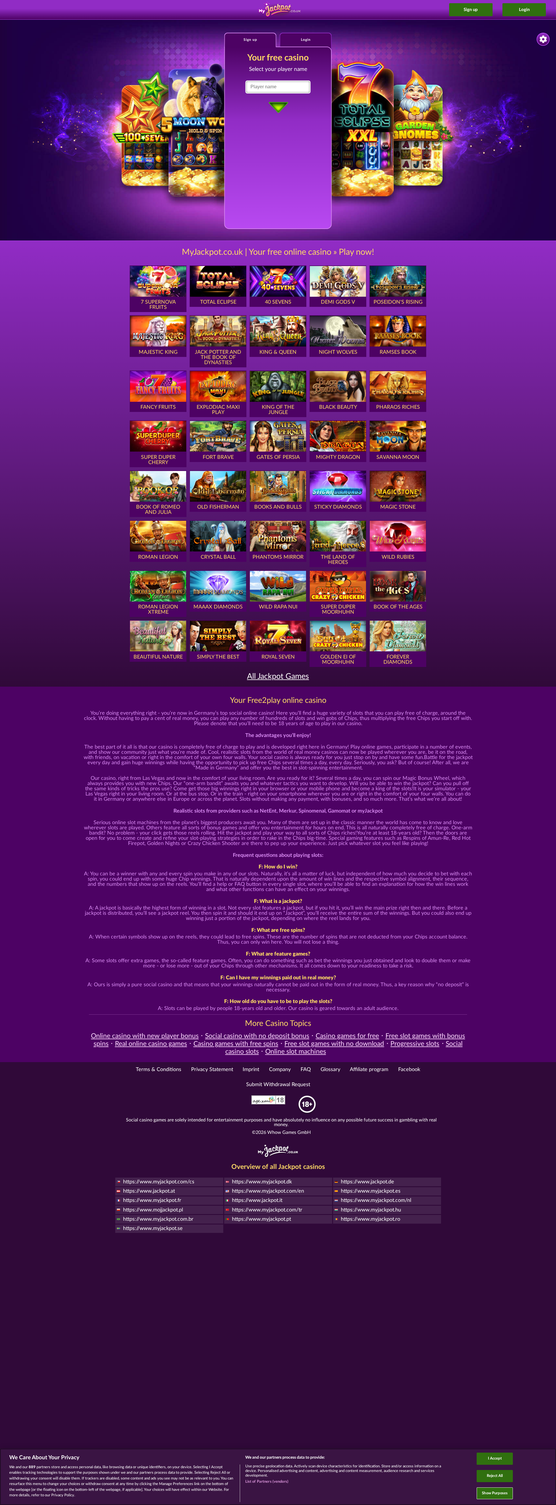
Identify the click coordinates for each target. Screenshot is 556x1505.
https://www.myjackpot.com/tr (267, 1210)
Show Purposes (495, 1493)
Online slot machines (295, 1051)
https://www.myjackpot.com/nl (376, 1200)
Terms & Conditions (158, 1069)
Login (524, 10)
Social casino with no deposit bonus (257, 1036)
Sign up (471, 10)
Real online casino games (151, 1044)
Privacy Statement (212, 1069)
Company (280, 1069)
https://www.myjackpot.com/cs (158, 1182)
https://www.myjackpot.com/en (268, 1191)
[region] (278, 1477)
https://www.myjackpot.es (370, 1191)
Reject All (495, 1476)
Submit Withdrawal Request (278, 1084)
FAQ (306, 1069)
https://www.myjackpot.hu (371, 1210)
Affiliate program (369, 1069)
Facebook (409, 1069)
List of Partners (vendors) (266, 1482)
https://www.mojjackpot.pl (153, 1210)
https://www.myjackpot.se (153, 1228)
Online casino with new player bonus (145, 1036)
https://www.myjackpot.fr (152, 1200)
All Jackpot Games (278, 676)
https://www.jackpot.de (367, 1182)
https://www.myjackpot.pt (261, 1219)
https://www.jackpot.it (257, 1200)
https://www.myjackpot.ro (370, 1219)
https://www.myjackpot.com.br (158, 1219)
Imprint (251, 1069)
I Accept (495, 1459)
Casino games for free (347, 1036)
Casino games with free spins (235, 1044)
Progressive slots (414, 1044)
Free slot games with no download (334, 1044)
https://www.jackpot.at (149, 1191)
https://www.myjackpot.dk (262, 1182)
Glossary (330, 1069)
